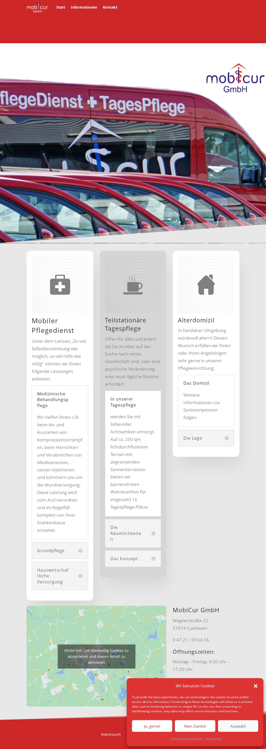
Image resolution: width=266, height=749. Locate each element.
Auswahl (238, 726)
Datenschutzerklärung (187, 738)
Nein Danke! (195, 726)
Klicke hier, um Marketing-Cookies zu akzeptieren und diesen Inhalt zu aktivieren (96, 656)
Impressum (214, 738)
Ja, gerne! (152, 726)
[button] (255, 686)
